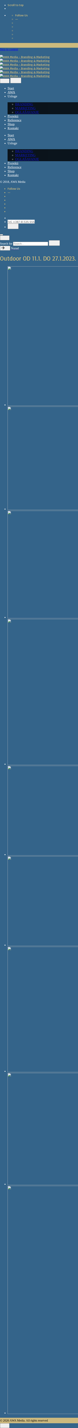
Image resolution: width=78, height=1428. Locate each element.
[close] (4, 80)
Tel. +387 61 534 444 (21, 222)
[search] (54, 243)
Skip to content (9, 49)
